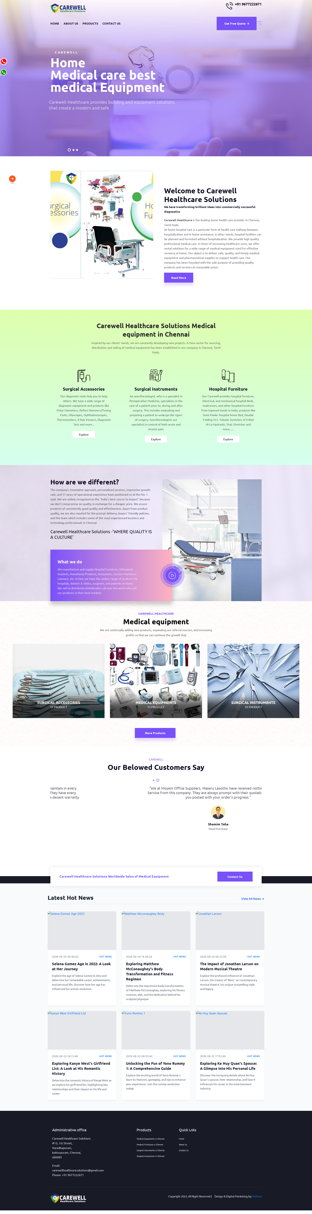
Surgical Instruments (156, 389)
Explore (84, 434)
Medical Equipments (156, 684)
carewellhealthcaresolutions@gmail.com (78, 1170)
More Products (155, 733)
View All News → (252, 899)
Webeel (257, 1196)
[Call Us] (3, 61)
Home (54, 23)
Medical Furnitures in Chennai (150, 1144)
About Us (71, 23)
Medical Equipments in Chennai (150, 1138)
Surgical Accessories (84, 389)
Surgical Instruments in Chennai (151, 1150)
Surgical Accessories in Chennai (150, 1156)
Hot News (105, 956)
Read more (178, 278)
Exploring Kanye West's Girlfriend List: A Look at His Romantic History (81, 1068)
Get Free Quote (235, 23)
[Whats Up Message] (3, 72)
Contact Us (111, 23)
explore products (74, 110)
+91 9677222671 (248, 4)
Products (90, 23)
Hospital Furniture (228, 389)
